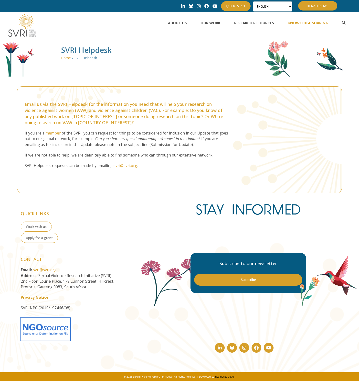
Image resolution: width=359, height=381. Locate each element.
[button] (343, 22)
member (53, 133)
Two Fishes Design (225, 376)
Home (66, 58)
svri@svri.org (125, 165)
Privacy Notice (35, 297)
